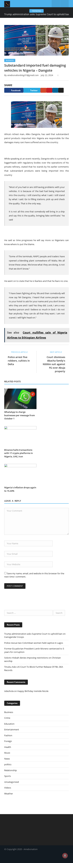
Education (9, 723)
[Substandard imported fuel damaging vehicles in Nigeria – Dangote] (36, 40)
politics (7, 764)
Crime (7, 717)
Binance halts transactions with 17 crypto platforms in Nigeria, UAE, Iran (18, 453)
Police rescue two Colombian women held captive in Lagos (33, 642)
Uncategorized (11, 781)
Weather (8, 793)
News (7, 758)
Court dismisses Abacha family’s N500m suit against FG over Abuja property (54, 364)
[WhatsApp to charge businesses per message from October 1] (20, 399)
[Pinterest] (49, 90)
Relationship (10, 770)
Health (7, 747)
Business (10, 60)
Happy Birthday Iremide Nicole (32, 691)
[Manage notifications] (65, 855)
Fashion (8, 735)
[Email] (61, 90)
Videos (7, 787)
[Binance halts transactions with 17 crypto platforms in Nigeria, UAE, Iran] (20, 436)
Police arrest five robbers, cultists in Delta (19, 360)
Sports (7, 776)
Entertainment (11, 729)
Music (7, 752)
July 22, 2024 (47, 75)
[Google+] (43, 90)
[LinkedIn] (55, 90)
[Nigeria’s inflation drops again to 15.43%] (20, 474)
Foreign (8, 741)
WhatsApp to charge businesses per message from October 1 (19, 415)
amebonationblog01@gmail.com (23, 75)
